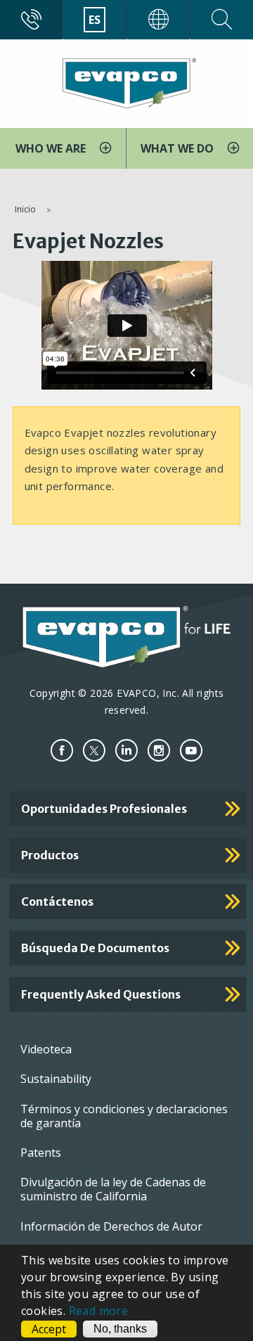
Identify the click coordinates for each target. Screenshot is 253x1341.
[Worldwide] (158, 19)
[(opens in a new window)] (62, 751)
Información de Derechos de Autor (111, 1226)
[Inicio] (126, 82)
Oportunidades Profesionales (104, 809)
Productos (50, 855)
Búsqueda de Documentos (95, 948)
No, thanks (120, 1329)
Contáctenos (57, 901)
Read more (99, 1310)
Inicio (25, 209)
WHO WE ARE (52, 148)
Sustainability (55, 1078)
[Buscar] (221, 19)
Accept (49, 1329)
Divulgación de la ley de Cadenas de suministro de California (113, 1189)
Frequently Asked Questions (101, 994)
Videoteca (46, 1049)
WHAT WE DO (178, 148)
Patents (40, 1152)
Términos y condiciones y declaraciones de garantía (124, 1116)
